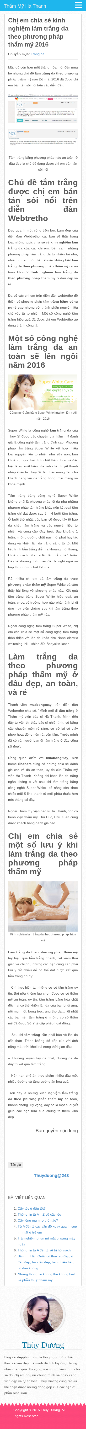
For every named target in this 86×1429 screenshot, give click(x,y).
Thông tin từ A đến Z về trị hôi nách (44, 1250)
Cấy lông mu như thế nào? (38, 1220)
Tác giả (16, 1164)
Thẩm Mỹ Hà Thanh (25, 6)
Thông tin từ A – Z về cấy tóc (39, 1214)
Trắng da (37, 54)
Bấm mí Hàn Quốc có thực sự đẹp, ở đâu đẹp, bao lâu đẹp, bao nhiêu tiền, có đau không (46, 1262)
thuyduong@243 (51, 1175)
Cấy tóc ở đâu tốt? (32, 1208)
